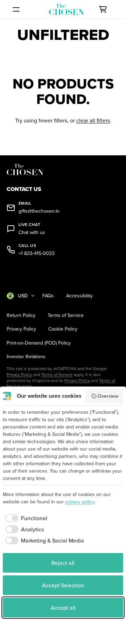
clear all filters (93, 120)
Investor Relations (26, 356)
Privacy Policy (21, 329)
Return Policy (21, 315)
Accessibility (79, 295)
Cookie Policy (62, 329)
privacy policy (79, 501)
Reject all (63, 563)
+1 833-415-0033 (37, 253)
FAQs (48, 295)
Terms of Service (66, 315)
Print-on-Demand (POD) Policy (39, 343)
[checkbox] (25, 518)
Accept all (63, 607)
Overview (108, 395)
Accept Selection (63, 585)
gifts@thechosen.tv (39, 211)
